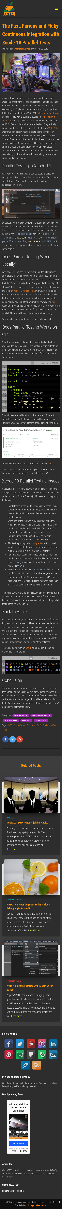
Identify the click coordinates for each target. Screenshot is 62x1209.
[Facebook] (8, 1044)
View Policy (41, 1205)
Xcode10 (46, 725)
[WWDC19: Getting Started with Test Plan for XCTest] (31, 958)
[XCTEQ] (10, 8)
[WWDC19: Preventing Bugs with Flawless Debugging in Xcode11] (31, 877)
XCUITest (6, 730)
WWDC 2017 (52, 128)
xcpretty (38, 543)
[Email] (53, 1054)
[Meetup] (8, 1054)
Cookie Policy (22, 1086)
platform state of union (49, 113)
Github (28, 648)
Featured (10, 818)
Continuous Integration (41, 715)
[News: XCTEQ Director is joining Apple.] (31, 795)
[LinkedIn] (53, 1044)
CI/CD (10, 725)
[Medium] (20, 1054)
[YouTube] (31, 1044)
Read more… (13, 849)
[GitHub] (31, 1054)
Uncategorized (41, 720)
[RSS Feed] (36, 1065)
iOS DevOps (26, 720)
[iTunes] (42, 1044)
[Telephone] (42, 1054)
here (50, 463)
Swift (39, 725)
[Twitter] (20, 1044)
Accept (31, 1205)
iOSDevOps (31, 725)
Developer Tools (11, 720)
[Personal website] (25, 1065)
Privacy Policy (7, 1086)
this (53, 302)
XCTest (54, 725)
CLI (15, 725)
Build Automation (20, 715)
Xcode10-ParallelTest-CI (25, 290)
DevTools (21, 725)
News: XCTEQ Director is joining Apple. (27, 822)
